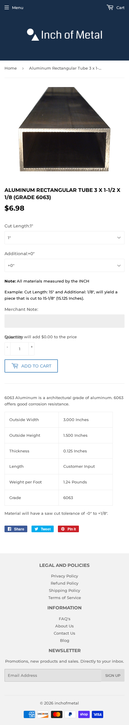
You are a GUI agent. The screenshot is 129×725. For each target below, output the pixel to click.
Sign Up (113, 675)
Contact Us (64, 633)
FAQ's (64, 618)
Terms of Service (64, 597)
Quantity (13, 337)
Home (10, 68)
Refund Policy (64, 583)
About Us (64, 625)
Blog (64, 640)
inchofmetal (67, 703)
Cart (119, 7)
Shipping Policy (64, 590)
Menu (17, 7)
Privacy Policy (64, 575)
